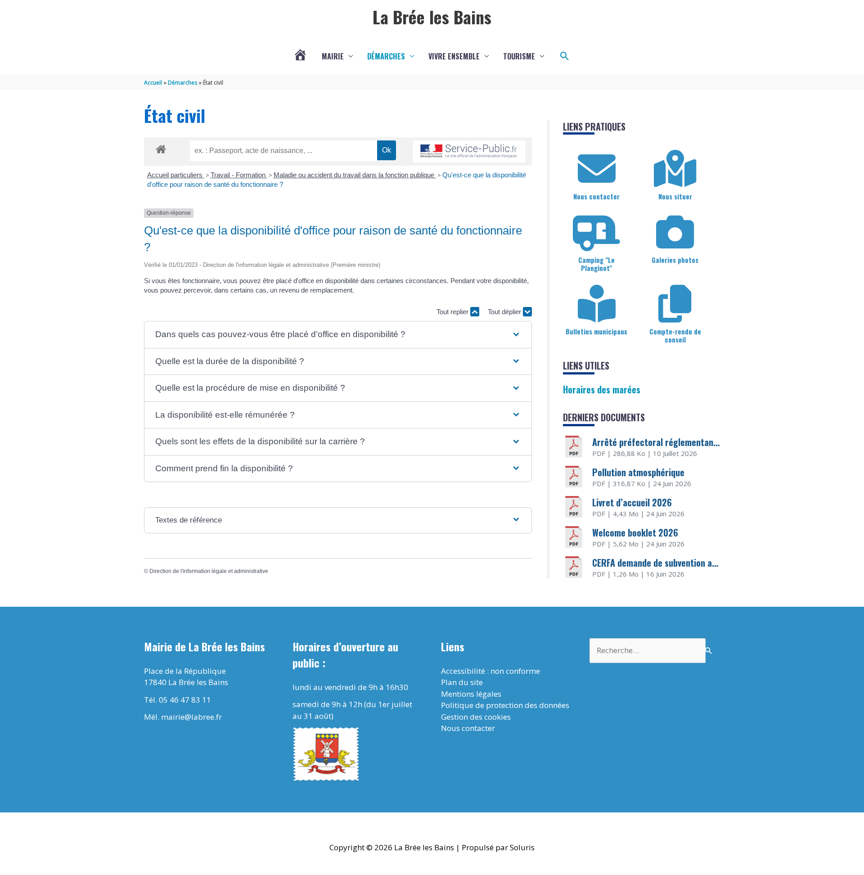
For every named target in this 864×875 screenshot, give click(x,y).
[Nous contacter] (597, 169)
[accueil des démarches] (161, 147)
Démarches (386, 56)
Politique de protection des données (505, 705)
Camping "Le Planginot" (596, 264)
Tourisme (519, 56)
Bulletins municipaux (596, 331)
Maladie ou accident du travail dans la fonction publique (355, 175)
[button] (565, 56)
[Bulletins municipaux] (597, 304)
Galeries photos (675, 260)
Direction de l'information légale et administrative (208, 571)
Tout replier (453, 312)
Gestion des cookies (476, 717)
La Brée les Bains (432, 16)
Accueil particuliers (175, 175)
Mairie (333, 56)
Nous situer (675, 196)
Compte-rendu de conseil (675, 335)
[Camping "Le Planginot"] (597, 232)
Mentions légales (471, 694)
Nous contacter (596, 196)
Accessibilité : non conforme (490, 671)
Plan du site (462, 682)
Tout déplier (505, 312)
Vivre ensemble (454, 56)
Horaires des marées (601, 389)
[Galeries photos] (675, 232)
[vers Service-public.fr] (469, 151)
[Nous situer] (675, 169)
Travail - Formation (239, 175)
